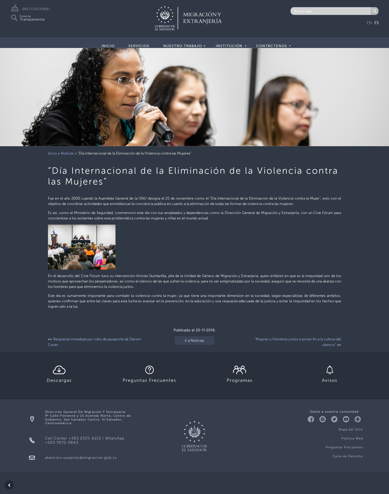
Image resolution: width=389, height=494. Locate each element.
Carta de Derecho (347, 456)
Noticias (67, 153)
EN (369, 22)
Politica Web (352, 438)
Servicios (138, 46)
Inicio (108, 46)
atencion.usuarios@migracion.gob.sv (81, 457)
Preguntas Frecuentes (344, 447)
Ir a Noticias (194, 340)
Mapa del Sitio (351, 429)
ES (376, 22)
